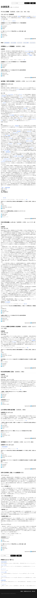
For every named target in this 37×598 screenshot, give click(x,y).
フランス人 (9, 160)
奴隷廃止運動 (7, 187)
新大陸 (19, 16)
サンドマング (20, 42)
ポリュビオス (10, 94)
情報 (24, 59)
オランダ (10, 138)
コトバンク (5, 3)
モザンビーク (6, 158)
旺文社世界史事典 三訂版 (7, 371)
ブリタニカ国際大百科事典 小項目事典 (11, 326)
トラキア (4, 102)
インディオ (29, 131)
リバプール (19, 143)
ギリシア (20, 94)
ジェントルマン (32, 42)
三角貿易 (28, 53)
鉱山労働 (18, 131)
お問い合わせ (33, 591)
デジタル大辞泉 (5, 11)
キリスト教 (29, 158)
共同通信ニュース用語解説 (8, 46)
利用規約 (21, 591)
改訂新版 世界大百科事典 (7, 81)
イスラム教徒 (11, 115)
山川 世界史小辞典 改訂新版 (8, 409)
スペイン (27, 51)
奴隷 (2, 187)
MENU (2, 1)
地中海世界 (4, 95)
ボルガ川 (21, 116)
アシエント (31, 147)
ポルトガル (31, 51)
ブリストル (10, 143)
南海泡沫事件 (8, 151)
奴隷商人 (31, 55)
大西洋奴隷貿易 (6, 42)
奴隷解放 (28, 17)
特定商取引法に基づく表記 (27, 591)
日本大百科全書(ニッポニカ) (8, 222)
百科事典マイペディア (6, 442)
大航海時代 (17, 125)
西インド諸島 (7, 135)
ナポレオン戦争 (25, 42)
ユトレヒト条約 (6, 150)
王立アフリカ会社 (29, 140)
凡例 (26, 303)
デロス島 (25, 108)
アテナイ (21, 97)
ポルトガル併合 (13, 42)
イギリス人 (5, 160)
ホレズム (16, 119)
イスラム (18, 89)
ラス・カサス (15, 132)
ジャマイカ (29, 138)
